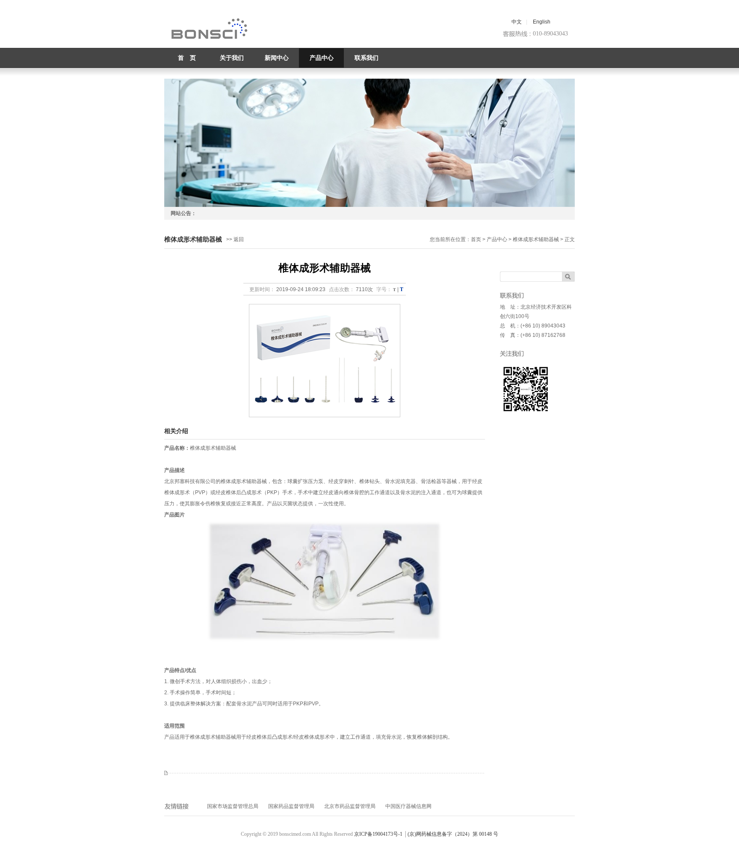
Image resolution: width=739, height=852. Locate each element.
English (541, 22)
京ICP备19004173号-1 (378, 834)
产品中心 (322, 58)
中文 (516, 22)
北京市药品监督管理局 (349, 806)
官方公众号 (525, 389)
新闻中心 (277, 58)
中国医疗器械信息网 (408, 806)
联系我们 (366, 58)
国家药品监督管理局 (291, 806)
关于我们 (232, 58)
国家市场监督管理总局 (232, 806)
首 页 (187, 58)
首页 (476, 239)
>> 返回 (235, 239)
